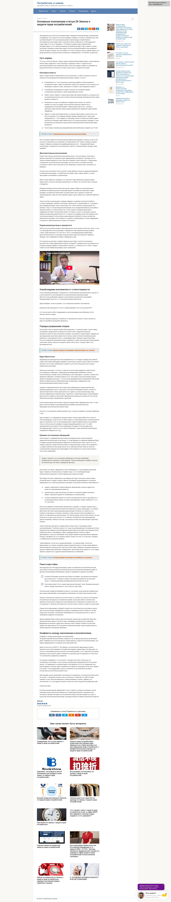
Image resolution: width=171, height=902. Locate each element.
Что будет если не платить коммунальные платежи (124, 54)
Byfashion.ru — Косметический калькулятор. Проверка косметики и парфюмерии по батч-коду (124, 90)
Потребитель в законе (50, 3)
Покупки (62, 11)
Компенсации (83, 11)
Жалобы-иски (43, 11)
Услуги (54, 11)
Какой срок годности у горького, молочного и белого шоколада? (123, 45)
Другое (93, 11)
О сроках (72, 11)
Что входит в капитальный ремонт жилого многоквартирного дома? (125, 63)
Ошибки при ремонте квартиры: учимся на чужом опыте (123, 100)
